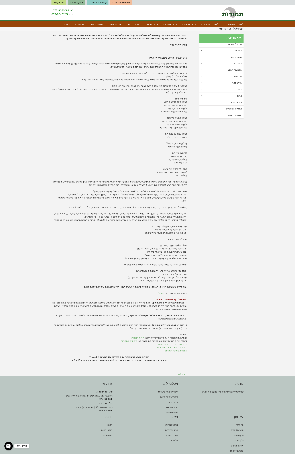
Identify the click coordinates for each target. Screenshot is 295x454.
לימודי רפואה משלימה (167, 392)
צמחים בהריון (171, 435)
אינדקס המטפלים (234, 108)
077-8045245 (59, 14)
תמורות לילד (182, 374)
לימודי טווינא (172, 412)
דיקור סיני (237, 63)
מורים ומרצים (237, 445)
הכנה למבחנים (235, 44)
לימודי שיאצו (172, 407)
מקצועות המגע (235, 70)
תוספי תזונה (106, 430)
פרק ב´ (161, 293)
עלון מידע (239, 440)
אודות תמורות (138, 338)
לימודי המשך (236, 102)
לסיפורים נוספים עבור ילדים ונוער (172, 347)
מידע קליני (237, 83)
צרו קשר (240, 425)
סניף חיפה (239, 435)
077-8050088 (61, 10)
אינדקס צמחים (235, 115)
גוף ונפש (238, 76)
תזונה (109, 425)
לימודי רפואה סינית (169, 397)
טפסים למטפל (237, 451)
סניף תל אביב (237, 430)
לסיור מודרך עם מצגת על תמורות (172, 344)
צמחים (238, 50)
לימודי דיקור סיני (170, 402)
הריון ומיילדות (171, 430)
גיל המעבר (173, 440)
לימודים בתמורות (129, 341)
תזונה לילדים (106, 435)
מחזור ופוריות (171, 425)
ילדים (239, 89)
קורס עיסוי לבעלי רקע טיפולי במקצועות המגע (223, 392)
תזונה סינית (236, 57)
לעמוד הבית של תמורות (176, 350)
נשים (239, 96)
